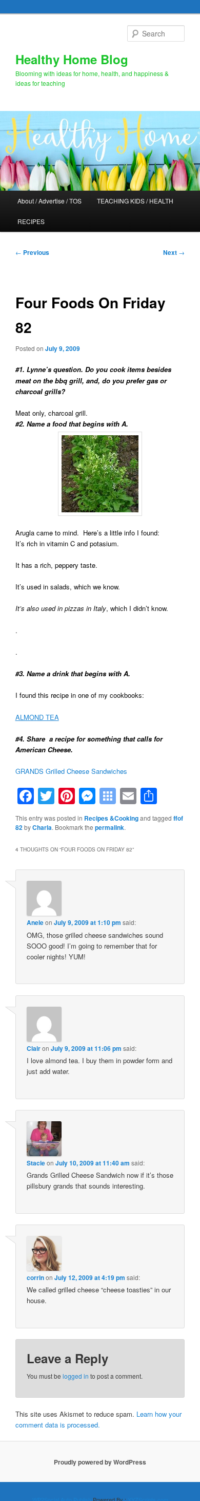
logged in (76, 1376)
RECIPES (31, 221)
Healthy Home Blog (71, 59)
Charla (42, 827)
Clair (34, 1048)
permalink (109, 827)
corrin (35, 1277)
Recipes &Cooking (111, 818)
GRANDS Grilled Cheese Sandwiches (71, 771)
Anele (35, 922)
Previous (32, 252)
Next (174, 252)
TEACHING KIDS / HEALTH (135, 200)
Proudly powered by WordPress (100, 1462)
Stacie (36, 1163)
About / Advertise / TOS (49, 200)
